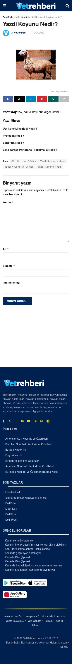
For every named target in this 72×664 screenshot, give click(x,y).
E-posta (9, 266)
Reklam (48, 620)
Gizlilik (60, 620)
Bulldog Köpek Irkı (15, 449)
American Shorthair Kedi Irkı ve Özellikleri (29, 466)
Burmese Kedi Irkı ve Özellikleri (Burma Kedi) (31, 472)
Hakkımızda (46, 616)
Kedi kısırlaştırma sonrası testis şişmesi (27, 549)
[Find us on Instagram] (35, 421)
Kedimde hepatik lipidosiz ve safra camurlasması (33, 565)
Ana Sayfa (8, 16)
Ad (6, 249)
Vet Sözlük (30, 161)
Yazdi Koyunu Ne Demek (19, 166)
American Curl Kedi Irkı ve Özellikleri (26, 438)
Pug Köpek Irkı (13, 455)
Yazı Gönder (34, 620)
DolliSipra (10, 514)
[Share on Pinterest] (42, 99)
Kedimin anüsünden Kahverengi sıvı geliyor (30, 569)
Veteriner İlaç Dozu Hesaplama (20, 616)
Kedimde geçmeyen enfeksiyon (23, 553)
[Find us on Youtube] (28, 421)
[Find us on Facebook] (3, 421)
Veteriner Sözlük (29, 16)
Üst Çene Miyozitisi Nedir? (20, 128)
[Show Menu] (4, 5)
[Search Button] (67, 5)
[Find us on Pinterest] (22, 421)
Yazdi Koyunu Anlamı (52, 161)
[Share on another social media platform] (64, 99)
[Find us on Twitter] (9, 421)
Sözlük (15, 161)
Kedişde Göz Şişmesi (17, 557)
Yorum (8, 202)
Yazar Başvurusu (15, 620)
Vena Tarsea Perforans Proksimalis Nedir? (30, 150)
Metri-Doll (11, 508)
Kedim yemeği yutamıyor (19, 540)
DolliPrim (10, 503)
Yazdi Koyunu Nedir (49, 166)
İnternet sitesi (11, 282)
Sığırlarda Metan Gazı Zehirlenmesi (26, 497)
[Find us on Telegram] (48, 421)
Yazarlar (61, 616)
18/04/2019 (38, 32)
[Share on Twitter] (19, 99)
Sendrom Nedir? (13, 143)
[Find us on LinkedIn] (16, 421)
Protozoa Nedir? (13, 136)
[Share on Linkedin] (31, 99)
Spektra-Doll (12, 492)
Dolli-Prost (11, 519)
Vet (17, 16)
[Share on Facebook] (8, 99)
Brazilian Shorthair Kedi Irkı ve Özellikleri (28, 444)
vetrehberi (20, 32)
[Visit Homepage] (36, 5)
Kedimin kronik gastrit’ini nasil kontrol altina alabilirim (35, 544)
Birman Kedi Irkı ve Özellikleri (22, 461)
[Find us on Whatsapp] (41, 421)
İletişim (35, 625)
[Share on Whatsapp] (53, 99)
